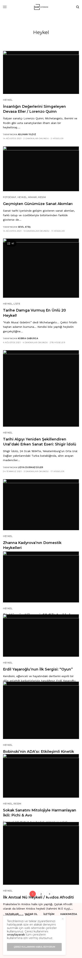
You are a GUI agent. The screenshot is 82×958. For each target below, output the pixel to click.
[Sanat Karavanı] (41, 7)
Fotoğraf (9, 197)
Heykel (7, 100)
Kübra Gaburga (28, 338)
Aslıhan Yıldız (27, 134)
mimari (32, 197)
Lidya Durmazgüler (30, 467)
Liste (17, 303)
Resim (42, 197)
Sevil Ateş (24, 227)
